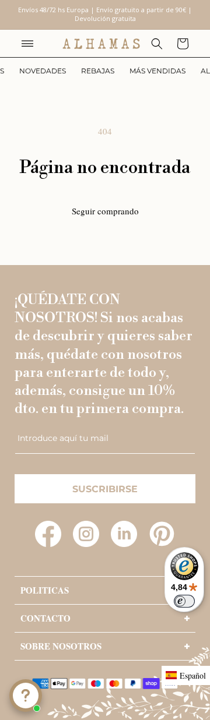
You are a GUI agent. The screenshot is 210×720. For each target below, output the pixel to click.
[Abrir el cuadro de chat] (25, 695)
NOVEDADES (42, 70)
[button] (27, 44)
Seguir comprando (105, 211)
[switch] (184, 601)
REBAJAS (97, 70)
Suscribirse (105, 489)
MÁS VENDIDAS (158, 70)
